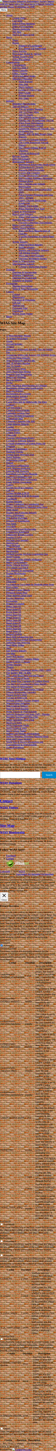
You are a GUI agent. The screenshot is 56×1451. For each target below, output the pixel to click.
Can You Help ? (20, 67)
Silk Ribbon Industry (29, 253)
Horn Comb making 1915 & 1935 (35, 217)
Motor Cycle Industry (23, 225)
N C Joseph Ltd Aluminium (32, 48)
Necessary (9, 945)
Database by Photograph (24, 278)
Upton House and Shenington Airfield (25, 689)
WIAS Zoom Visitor (22, 313)
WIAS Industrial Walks (23, 76)
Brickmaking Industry (23, 161)
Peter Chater (25, 92)
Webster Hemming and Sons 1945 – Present (27, 714)
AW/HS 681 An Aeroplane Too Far (36, 120)
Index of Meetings (15, 515)
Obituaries (11, 581)
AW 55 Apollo (26, 114)
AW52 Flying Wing (16, 369)
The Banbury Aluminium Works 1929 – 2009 (28, 670)
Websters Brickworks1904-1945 (22, 717)
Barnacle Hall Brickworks (31, 170)
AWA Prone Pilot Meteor (31, 123)
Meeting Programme (22, 286)
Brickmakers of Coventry (31, 167)
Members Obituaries (22, 79)
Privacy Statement (21, 29)
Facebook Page (20, 308)
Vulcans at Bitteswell (29, 153)
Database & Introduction (24, 272)
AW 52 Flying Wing (29, 112)
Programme (12, 283)
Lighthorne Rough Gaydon (19, 534)
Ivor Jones (24, 98)
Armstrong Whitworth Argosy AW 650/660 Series (31, 355)
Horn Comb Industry (22, 214)
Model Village (13, 556)
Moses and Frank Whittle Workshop (24, 559)
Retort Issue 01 (13, 606)
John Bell (23, 84)
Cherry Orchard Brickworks (20, 416)
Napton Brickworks (28, 206)
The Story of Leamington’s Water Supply (26, 684)
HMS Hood (12, 509)
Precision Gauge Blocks (18, 590)
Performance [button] (6, 1238)
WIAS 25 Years (14, 722)
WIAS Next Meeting (13, 758)
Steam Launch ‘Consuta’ (18, 661)
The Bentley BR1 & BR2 (18, 673)
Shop (8, 648)
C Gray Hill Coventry (29, 172)
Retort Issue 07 (13, 623)
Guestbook (17, 311)
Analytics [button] (4, 1252)
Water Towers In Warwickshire (21, 711)
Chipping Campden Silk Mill (20, 421)
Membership (18, 297)
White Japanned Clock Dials (20, 720)
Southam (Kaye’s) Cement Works (22, 659)
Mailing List (18, 305)
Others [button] (3, 1425)
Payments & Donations (23, 300)
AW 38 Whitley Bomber (31, 109)
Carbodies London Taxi (18, 413)
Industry (10, 101)
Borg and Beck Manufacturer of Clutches (26, 385)
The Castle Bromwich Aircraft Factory (25, 675)
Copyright (17, 20)
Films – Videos (19, 73)
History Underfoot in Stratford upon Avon (26, 507)
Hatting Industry (27, 247)
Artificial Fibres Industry (31, 244)
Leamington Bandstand (17, 532)
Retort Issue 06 (13, 620)
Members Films (13, 548)
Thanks (10, 667)
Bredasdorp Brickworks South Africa (37, 164)
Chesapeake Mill (14, 418)
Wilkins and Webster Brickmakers (23, 733)
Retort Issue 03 (13, 612)
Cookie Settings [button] (8, 890)
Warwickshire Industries (18, 703)
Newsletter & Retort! (16, 579)
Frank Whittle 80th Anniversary (21, 479)
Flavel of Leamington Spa (19, 476)
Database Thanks (14, 451)
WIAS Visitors (9, 807)
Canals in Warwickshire (24, 211)
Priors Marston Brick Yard (31, 208)
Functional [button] (5, 1221)
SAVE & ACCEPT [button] (9, 1446)
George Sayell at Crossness (19, 487)
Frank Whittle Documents (19, 482)
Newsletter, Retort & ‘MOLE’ (27, 54)
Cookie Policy (19, 18)
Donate (9, 463)
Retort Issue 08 (13, 626)
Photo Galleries (20, 70)
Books (15, 43)
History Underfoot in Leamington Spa (25, 504)
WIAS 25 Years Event (23, 34)
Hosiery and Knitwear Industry (34, 250)
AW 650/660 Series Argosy (32, 117)
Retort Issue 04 (13, 615)
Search (49, 775)
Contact (10, 291)
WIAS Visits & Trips (16, 728)
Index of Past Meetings (23, 23)
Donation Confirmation (17, 465)
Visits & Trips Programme (25, 289)
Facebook (11, 855)
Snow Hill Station (15, 656)
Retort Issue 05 (13, 617)
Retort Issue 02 (13, 609)
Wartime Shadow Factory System (22, 700)
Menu (9, 316)
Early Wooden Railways (18, 468)
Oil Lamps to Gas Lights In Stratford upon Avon (30, 584)
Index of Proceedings (22, 26)
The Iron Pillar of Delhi (17, 678)
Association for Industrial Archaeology (35, 874)
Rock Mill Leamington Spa (19, 637)
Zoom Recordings (21, 59)
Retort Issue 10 (13, 631)
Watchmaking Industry (23, 264)
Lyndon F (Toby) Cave (30, 90)
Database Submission (22, 275)
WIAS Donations (11, 782)
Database (10, 269)
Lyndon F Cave (14, 537)
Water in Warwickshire (23, 261)
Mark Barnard (26, 81)
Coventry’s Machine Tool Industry (35, 222)
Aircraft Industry (20, 106)
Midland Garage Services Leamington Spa (27, 554)
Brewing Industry (21, 159)
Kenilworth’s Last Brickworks (21, 529)
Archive (10, 346)
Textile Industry (20, 242)
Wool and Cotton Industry (31, 255)
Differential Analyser (16, 460)
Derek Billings (26, 87)
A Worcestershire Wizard (31, 126)
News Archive (19, 51)
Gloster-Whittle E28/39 (17, 493)
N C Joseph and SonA (17, 568)
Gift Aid (16, 302)
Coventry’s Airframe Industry (33, 139)
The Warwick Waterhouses (19, 686)
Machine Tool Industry (23, 219)
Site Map (16, 32)
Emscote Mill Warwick (17, 471)
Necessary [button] (5, 942)
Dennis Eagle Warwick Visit (20, 454)
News (9, 37)
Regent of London (15, 603)
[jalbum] (18, 866)
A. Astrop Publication (17, 338)
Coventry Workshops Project (33, 258)
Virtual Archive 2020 (22, 56)
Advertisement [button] (7, 1336)
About (9, 15)
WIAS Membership (12, 832)
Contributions (13, 62)
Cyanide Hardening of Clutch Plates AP (25, 443)
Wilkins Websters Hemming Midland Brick (27, 736)
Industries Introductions (23, 103)
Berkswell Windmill (16, 377)
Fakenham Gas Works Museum (21, 474)
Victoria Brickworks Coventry (33, 175)
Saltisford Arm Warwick (18, 642)
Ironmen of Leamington (30, 45)
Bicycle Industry (20, 156)
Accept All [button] (21, 890)
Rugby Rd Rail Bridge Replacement (24, 639)
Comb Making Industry (17, 424)
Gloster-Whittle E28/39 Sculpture (22, 496)
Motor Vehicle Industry (23, 228)
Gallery (10, 485)
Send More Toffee (15, 645)
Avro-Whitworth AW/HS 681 (20, 360)
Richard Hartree (26, 95)
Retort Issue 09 (13, 628)
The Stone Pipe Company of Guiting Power (27, 681)
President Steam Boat (16, 592)
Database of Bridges (22, 280)
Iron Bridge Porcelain (16, 518)
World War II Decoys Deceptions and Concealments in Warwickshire (24, 743)
